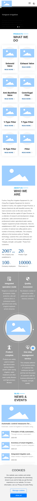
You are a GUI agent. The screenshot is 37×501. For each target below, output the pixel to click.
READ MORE (9, 69)
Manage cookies (19, 490)
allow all (19, 495)
